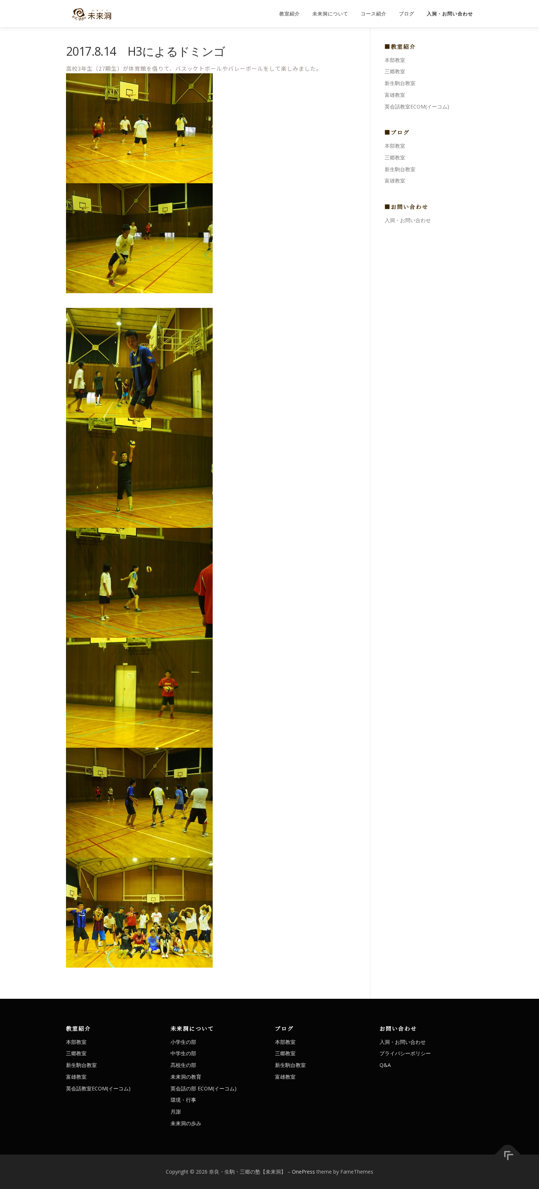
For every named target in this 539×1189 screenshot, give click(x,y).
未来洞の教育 (185, 1076)
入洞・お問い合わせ (450, 13)
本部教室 (395, 59)
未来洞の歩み (185, 1123)
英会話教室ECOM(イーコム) (417, 106)
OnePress (303, 1171)
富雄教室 (395, 94)
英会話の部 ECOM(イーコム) (203, 1088)
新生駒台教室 (400, 83)
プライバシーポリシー (405, 1053)
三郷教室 (395, 71)
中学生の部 (183, 1053)
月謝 (175, 1111)
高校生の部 (183, 1064)
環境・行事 (183, 1099)
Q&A (385, 1064)
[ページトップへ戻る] (508, 1155)
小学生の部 (183, 1041)
